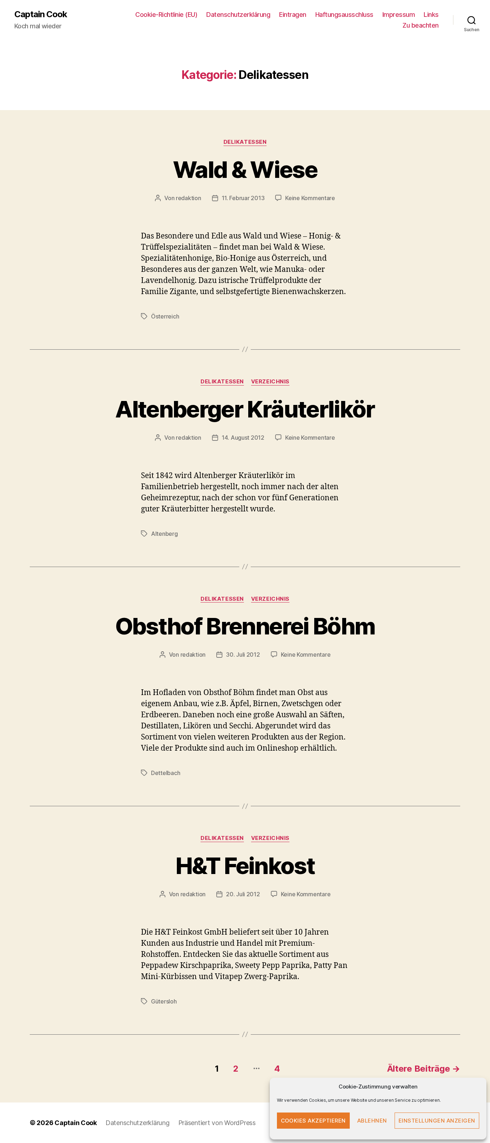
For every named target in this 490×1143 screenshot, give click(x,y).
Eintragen (292, 14)
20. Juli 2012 (243, 894)
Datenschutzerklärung (238, 14)
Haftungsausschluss (344, 14)
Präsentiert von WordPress (217, 1123)
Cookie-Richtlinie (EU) (166, 14)
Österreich (165, 316)
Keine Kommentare (310, 198)
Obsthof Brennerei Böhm (245, 626)
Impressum (398, 14)
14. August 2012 (243, 437)
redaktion (188, 198)
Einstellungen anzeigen (437, 1120)
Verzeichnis (270, 381)
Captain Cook (40, 14)
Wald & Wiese (245, 169)
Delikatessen (245, 142)
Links (431, 14)
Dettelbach (165, 772)
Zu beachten (420, 25)
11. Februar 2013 (243, 198)
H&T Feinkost (245, 865)
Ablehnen (372, 1120)
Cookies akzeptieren (313, 1120)
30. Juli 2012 (243, 654)
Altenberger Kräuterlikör (244, 409)
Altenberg (164, 533)
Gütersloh (164, 1001)
